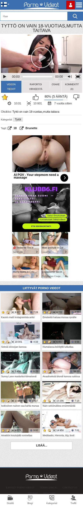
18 (15, 128)
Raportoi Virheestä (35, 86)
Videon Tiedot (11, 86)
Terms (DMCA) (48, 487)
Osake (56, 84)
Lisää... (41, 445)
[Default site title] (41, 5)
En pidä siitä (75, 97)
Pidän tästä (37, 97)
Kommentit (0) (72, 86)
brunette (31, 128)
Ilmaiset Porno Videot (20, 487)
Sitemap (33, 493)
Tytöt (18, 119)
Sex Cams (49, 493)
